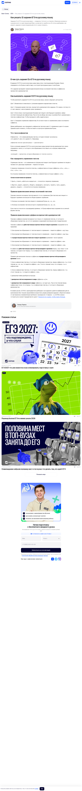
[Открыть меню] (79, 2)
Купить (68, 2)
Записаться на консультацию (41, 550)
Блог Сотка (5, 13)
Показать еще (41, 474)
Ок (42, 788)
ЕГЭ (12, 13)
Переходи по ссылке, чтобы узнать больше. (51, 297)
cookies (36, 788)
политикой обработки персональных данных (35, 555)
